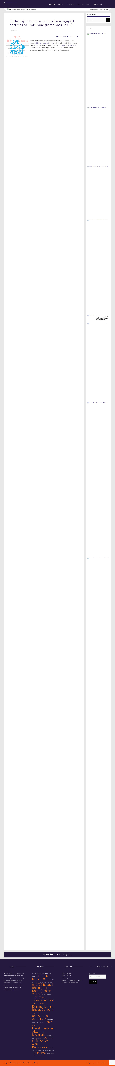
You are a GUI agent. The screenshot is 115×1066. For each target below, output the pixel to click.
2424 (63, 45)
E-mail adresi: (92, 973)
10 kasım (38, 1053)
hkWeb (36, 1063)
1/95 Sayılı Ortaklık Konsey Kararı (39, 973)
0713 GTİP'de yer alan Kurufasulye (42, 1042)
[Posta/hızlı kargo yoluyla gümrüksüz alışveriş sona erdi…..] (98, 33)
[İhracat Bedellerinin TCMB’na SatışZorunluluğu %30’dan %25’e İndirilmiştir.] (98, 219)
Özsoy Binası (79, 980)
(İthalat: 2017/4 (41, 992)
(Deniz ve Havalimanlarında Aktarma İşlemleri (44, 1028)
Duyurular (80, 4)
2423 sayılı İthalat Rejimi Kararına (45, 43)
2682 (36, 48)
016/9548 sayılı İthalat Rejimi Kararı (42, 988)
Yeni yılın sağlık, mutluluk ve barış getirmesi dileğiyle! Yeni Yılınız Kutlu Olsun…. (103, 318)
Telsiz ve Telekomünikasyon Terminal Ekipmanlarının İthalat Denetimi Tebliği (45, 1005)
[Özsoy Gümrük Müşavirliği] (10, 2)
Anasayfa (52, 4)
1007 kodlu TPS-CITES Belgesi (48, 982)
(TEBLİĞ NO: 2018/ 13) (41, 977)
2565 (31, 48)
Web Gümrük (98, 4)
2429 (67, 45)
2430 (70, 45)
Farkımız (103, 1063)
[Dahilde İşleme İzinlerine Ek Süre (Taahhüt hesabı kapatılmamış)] (98, 323)
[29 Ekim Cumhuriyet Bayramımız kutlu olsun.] (98, 166)
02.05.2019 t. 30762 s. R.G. (48, 994)
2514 (74, 45)
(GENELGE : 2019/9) (41, 1038)
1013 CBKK (46, 1035)
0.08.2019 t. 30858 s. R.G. (40, 1056)
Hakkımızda (70, 4)
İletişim (88, 4)
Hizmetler (60, 4)
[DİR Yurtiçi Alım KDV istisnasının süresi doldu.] (98, 107)
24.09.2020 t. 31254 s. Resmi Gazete (67, 36)
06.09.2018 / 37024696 (41, 1017)
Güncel (98, 315)
